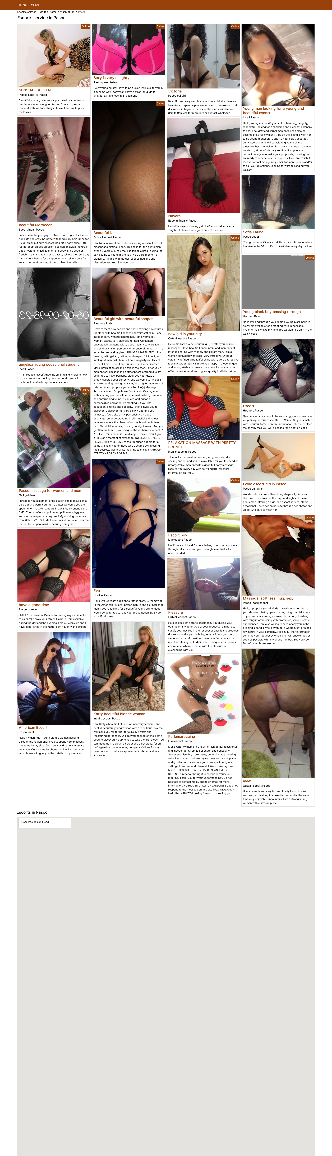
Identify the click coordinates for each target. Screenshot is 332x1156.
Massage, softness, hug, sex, (268, 598)
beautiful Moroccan (35, 225)
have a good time (34, 605)
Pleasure (175, 612)
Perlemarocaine (181, 736)
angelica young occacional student (49, 364)
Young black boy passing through (272, 312)
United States (48, 11)
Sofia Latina (253, 232)
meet (247, 781)
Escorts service (26, 11)
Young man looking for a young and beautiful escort (273, 110)
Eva (97, 590)
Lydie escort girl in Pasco (264, 484)
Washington (67, 11)
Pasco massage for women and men (50, 490)
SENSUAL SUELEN (35, 90)
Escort (248, 406)
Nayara (174, 216)
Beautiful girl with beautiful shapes (123, 319)
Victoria (175, 91)
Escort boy (177, 535)
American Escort (33, 727)
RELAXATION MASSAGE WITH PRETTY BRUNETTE (202, 445)
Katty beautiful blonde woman (119, 714)
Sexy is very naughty (112, 78)
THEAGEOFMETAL (28, 5)
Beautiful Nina (106, 233)
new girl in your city (185, 334)
